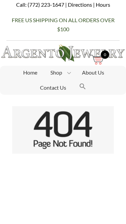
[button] (83, 87)
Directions (80, 4)
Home (30, 72)
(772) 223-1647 (46, 4)
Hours (103, 4)
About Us (93, 72)
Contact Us (53, 87)
